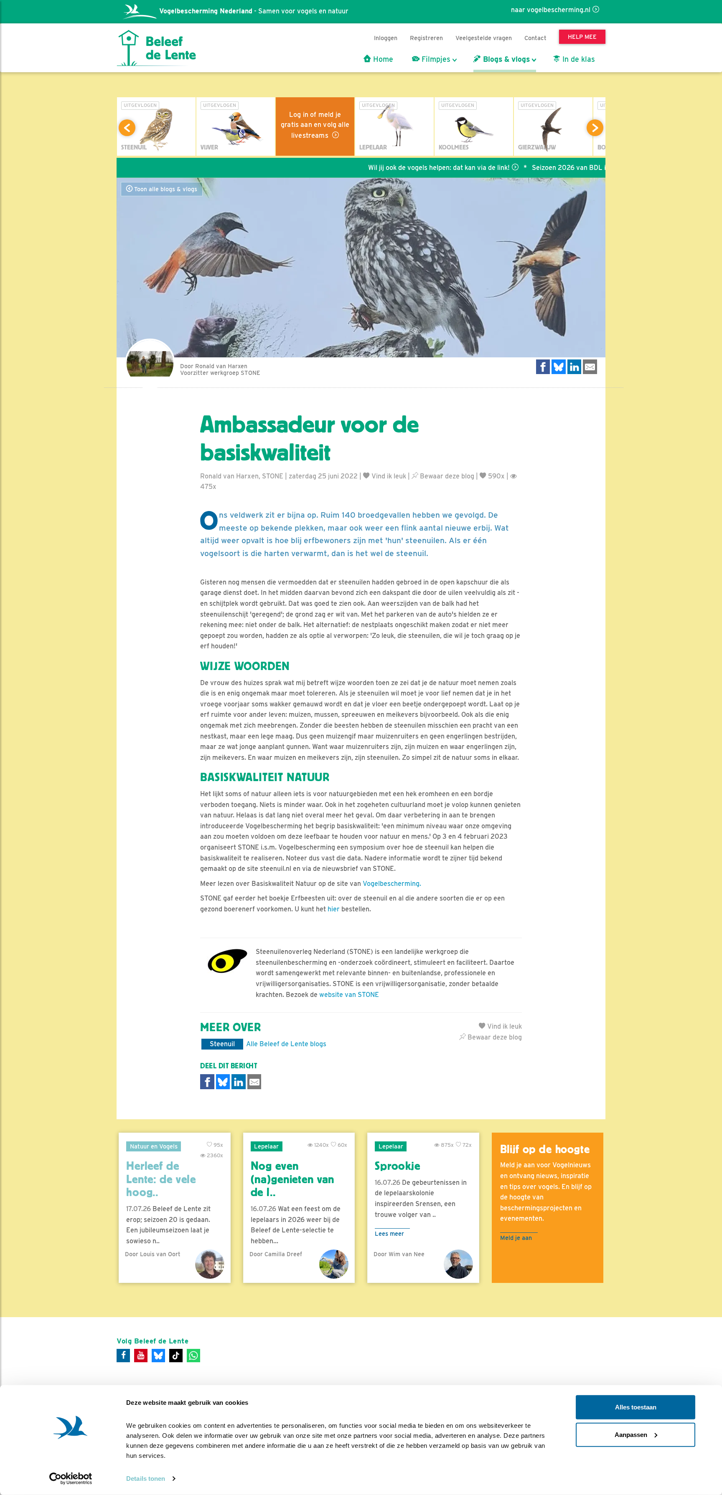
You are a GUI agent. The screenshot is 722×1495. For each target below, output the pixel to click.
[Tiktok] (176, 1355)
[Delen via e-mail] (590, 366)
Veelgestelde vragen (483, 37)
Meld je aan (516, 1237)
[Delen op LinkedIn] (574, 366)
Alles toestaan (635, 1407)
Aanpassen (631, 1434)
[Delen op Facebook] (543, 366)
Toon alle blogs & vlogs (164, 189)
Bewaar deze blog (446, 476)
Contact (535, 37)
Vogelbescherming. (392, 884)
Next (595, 127)
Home (382, 59)
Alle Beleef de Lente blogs (286, 1044)
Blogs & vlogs (505, 59)
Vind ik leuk (388, 476)
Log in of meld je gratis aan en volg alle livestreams (315, 125)
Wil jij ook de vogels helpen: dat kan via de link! (407, 168)
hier (334, 909)
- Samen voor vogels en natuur (253, 11)
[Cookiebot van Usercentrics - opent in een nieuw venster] (70, 1478)
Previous (127, 127)
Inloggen (385, 37)
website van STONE (349, 995)
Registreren (426, 37)
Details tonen (145, 1478)
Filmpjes (434, 59)
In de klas (577, 59)
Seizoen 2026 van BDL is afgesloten (556, 168)
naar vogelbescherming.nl (550, 10)
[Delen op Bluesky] (559, 366)
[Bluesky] (158, 1355)
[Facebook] (123, 1355)
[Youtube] (140, 1355)
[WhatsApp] (193, 1355)
